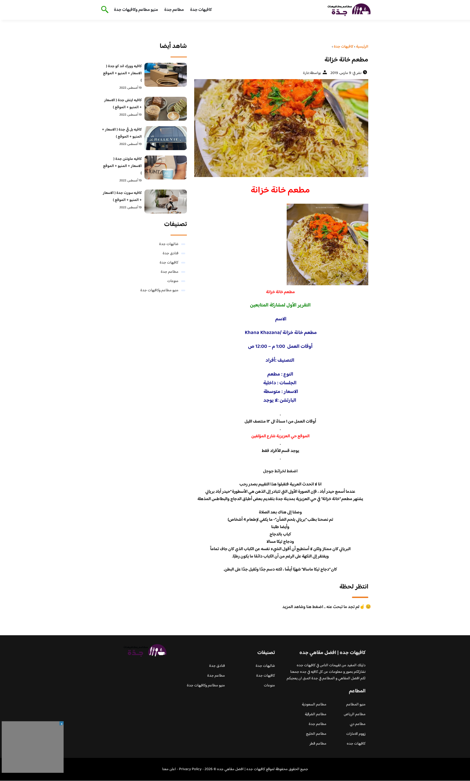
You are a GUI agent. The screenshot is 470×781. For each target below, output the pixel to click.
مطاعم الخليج (316, 734)
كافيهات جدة (201, 10)
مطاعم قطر (318, 743)
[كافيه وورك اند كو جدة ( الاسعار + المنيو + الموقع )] (165, 75)
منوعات (172, 281)
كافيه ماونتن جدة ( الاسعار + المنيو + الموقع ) (122, 166)
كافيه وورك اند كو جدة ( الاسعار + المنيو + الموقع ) (122, 73)
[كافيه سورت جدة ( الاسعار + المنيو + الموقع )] (165, 201)
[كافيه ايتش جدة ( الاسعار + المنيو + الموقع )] (165, 109)
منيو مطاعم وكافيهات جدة (136, 10)
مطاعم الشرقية (315, 714)
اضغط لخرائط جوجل (280, 471)
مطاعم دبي (358, 724)
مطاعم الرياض (355, 714)
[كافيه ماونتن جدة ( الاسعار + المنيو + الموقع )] (165, 167)
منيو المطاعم (356, 704)
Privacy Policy (190, 769)
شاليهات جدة (168, 244)
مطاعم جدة (174, 10)
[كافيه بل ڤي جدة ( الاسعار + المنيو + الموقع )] (165, 138)
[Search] (104, 10)
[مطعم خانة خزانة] (280, 128)
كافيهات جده (356, 743)
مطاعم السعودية (314, 704)
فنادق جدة (170, 253)
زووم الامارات (356, 734)
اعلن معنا (169, 769)
